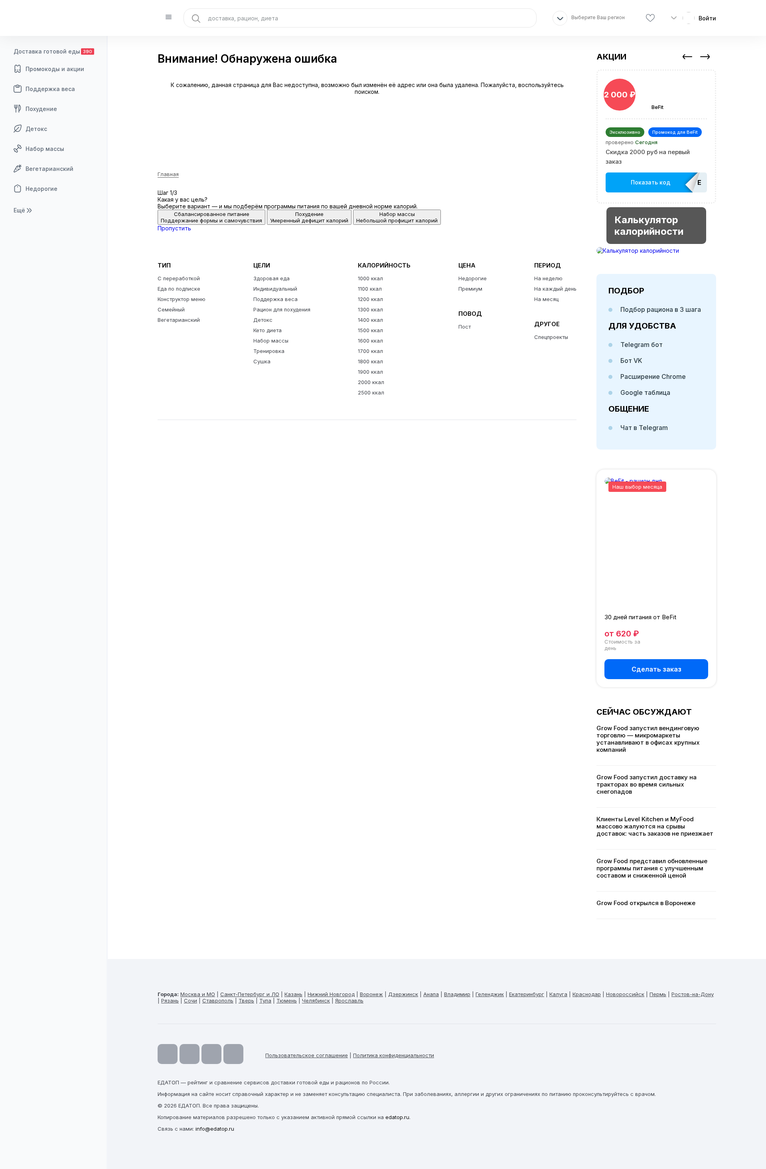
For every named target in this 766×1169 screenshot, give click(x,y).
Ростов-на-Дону (692, 994)
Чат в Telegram (644, 428)
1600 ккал (370, 340)
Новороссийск (625, 994)
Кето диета (267, 330)
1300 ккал (370, 309)
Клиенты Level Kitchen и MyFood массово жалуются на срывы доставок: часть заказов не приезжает (654, 826)
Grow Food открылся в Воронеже (645, 903)
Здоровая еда (271, 278)
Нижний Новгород (331, 994)
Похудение (41, 108)
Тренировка (268, 351)
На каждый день (555, 288)
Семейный (171, 309)
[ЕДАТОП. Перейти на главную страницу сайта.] (54, 18)
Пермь (658, 994)
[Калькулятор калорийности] (656, 250)
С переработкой (179, 278)
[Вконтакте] (233, 1054)
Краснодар (587, 994)
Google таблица (645, 392)
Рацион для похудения (281, 309)
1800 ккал (370, 361)
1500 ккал (370, 330)
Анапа (431, 994)
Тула (265, 1000)
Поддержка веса (50, 88)
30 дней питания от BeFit (640, 617)
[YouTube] (168, 1054)
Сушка (261, 361)
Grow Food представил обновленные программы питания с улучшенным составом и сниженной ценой (651, 868)
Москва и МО (197, 994)
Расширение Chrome (653, 376)
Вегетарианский (49, 168)
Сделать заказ (656, 669)
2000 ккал (371, 382)
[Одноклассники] (211, 1054)
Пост (464, 326)
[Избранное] (650, 18)
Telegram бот (641, 345)
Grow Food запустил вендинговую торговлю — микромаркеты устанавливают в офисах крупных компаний (648, 739)
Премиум (470, 288)
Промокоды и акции (55, 68)
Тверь (246, 1000)
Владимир (457, 994)
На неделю (548, 278)
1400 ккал (370, 320)
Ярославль (349, 1000)
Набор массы (45, 148)
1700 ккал (370, 351)
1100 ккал (370, 288)
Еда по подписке (179, 288)
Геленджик (490, 994)
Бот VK (631, 361)
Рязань (170, 1000)
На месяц (546, 299)
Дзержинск (403, 994)
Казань (293, 994)
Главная (168, 174)
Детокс (36, 128)
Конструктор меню (181, 299)
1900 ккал (370, 372)
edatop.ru (397, 1117)
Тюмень (286, 1000)
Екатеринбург (526, 994)
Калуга (558, 994)
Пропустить (174, 228)
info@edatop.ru (214, 1128)
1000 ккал (370, 278)
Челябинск (316, 1000)
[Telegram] (189, 1054)
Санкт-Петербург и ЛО (249, 994)
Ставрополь (217, 1000)
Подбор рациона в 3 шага (660, 309)
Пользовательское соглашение (306, 1055)
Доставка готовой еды (53, 51)
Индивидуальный (275, 288)
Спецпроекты (551, 337)
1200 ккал (370, 299)
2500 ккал (371, 392)
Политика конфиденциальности (393, 1055)
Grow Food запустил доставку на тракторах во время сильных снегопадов (646, 784)
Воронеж (371, 994)
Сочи (190, 1000)
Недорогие (41, 188)
